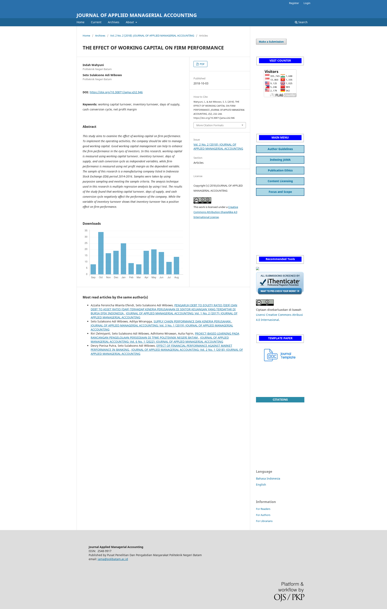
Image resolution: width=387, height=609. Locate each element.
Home (80, 22)
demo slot (262, 119)
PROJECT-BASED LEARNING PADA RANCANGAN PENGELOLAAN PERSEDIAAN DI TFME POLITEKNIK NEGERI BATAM (165, 335)
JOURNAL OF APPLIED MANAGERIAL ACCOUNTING (137, 15)
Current (96, 22)
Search (303, 22)
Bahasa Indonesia (268, 478)
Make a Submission (271, 41)
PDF (202, 64)
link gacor (262, 217)
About (130, 22)
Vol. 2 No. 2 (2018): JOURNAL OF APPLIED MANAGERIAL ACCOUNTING (152, 35)
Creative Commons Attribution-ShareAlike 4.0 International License (216, 212)
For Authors (263, 515)
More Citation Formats (210, 125)
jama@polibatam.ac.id (113, 559)
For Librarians (264, 521)
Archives (113, 22)
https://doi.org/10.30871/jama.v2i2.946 (116, 92)
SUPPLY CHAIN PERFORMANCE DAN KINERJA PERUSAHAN (192, 321)
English (261, 484)
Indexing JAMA (280, 160)
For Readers (263, 509)
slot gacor (262, 111)
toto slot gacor (265, 374)
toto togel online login (271, 232)
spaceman (263, 201)
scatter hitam (265, 103)
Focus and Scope (280, 192)
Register (294, 3)
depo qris (262, 225)
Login (307, 3)
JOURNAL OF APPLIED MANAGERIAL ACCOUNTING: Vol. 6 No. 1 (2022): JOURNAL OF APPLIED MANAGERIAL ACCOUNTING (160, 339)
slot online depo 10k (269, 382)
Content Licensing (280, 181)
